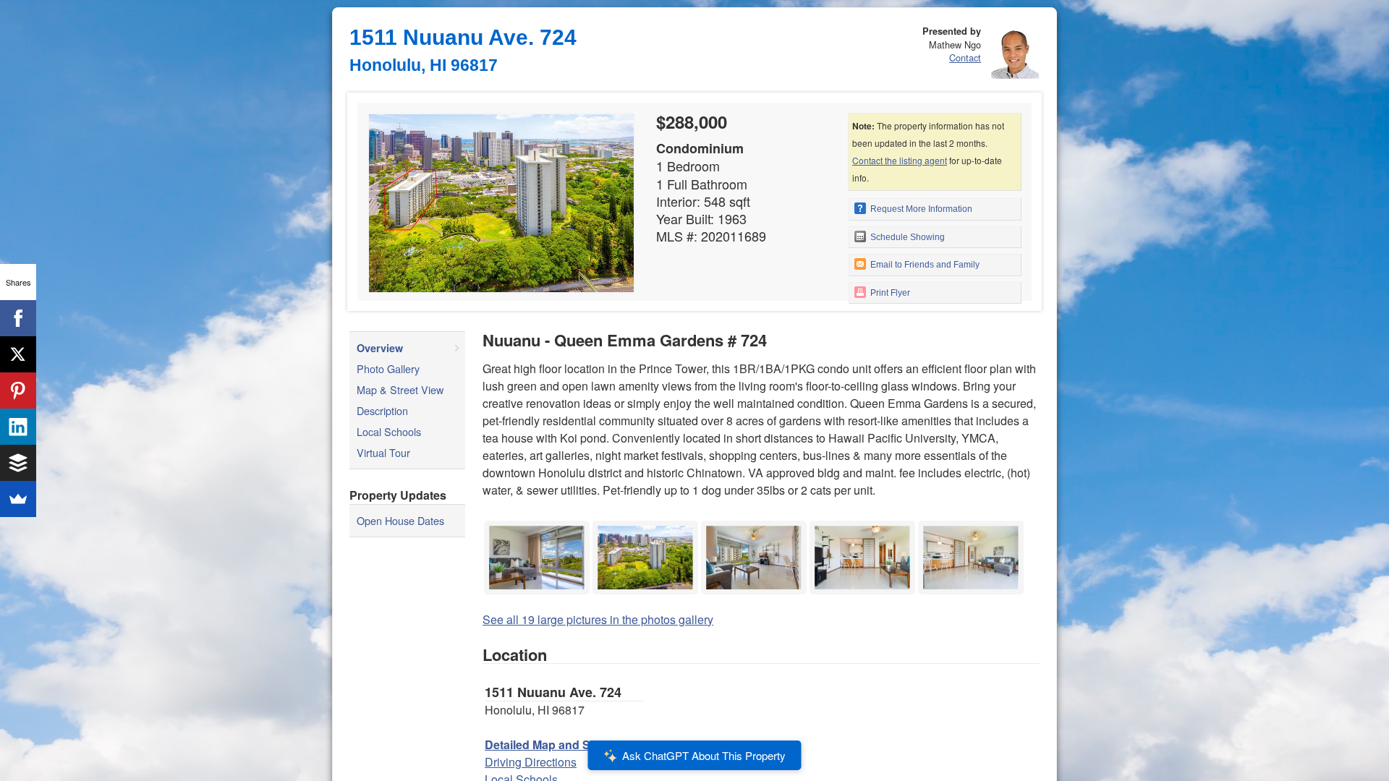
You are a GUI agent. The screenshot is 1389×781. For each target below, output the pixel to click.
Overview (380, 348)
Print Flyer (889, 293)
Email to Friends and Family (924, 265)
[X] (18, 354)
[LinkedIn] (18, 427)
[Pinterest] (18, 390)
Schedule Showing (906, 237)
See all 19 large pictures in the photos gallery (598, 619)
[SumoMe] (18, 499)
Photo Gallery (388, 368)
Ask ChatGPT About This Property (704, 755)
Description (382, 410)
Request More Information (920, 209)
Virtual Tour (383, 452)
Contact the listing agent (899, 160)
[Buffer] (18, 463)
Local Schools (389, 431)
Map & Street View (400, 389)
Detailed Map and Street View (564, 744)
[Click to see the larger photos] (537, 524)
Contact (965, 57)
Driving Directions (531, 762)
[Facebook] (18, 318)
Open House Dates (400, 520)
